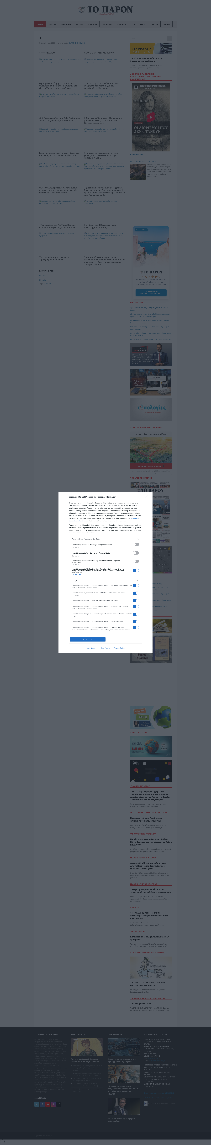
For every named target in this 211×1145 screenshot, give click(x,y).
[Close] (147, 497)
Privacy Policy (119, 648)
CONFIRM (87, 639)
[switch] (136, 544)
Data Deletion (91, 648)
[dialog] (105, 572)
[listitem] (105, 539)
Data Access (105, 648)
